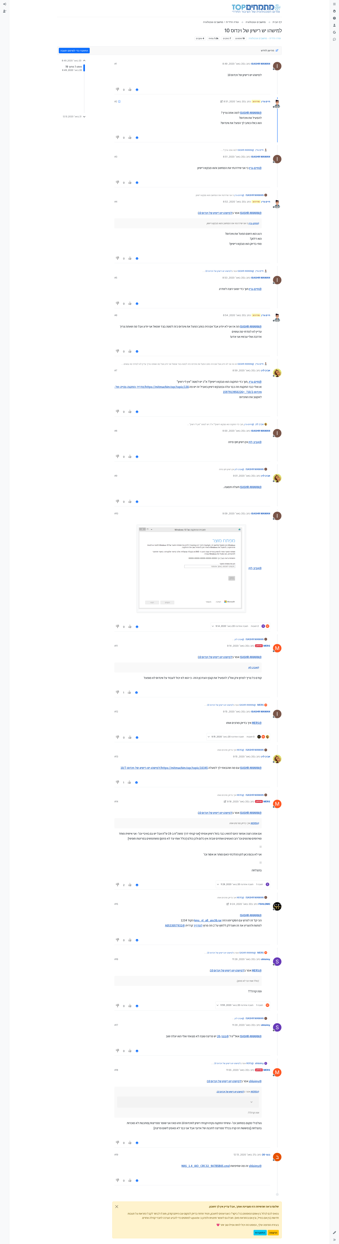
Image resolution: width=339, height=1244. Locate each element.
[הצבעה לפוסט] (130, 90)
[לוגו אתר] (256, 8)
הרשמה (273, 1232)
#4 (115, 201)
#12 (116, 711)
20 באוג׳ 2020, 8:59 (243, 370)
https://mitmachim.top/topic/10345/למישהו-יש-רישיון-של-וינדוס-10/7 (164, 768)
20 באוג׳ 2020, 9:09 (233, 513)
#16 (116, 959)
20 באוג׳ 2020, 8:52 (234, 201)
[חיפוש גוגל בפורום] (334, 32)
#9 (115, 475)
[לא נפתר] (334, 18)
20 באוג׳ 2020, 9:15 (233, 711)
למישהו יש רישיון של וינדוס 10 (215, 213)
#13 (116, 756)
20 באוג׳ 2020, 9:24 (240, 904)
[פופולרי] (334, 11)
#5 (115, 277)
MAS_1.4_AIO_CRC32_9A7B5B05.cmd (206, 1166)
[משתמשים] (334, 25)
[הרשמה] (4, 11)
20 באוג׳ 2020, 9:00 (233, 430)
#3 (115, 156)
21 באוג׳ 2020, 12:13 (244, 1154)
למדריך (198, 925)
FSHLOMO (264, 904)
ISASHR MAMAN (260, 63)
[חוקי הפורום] (334, 4)
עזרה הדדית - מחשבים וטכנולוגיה (265, 38)
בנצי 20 (266, 1154)
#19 (116, 1154)
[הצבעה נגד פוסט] (117, 90)
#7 (115, 370)
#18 (116, 1070)
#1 (115, 63)
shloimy (265, 959)
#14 (116, 801)
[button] (334, 1233)
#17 (116, 1025)
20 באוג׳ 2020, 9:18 (237, 801)
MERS (266, 645)
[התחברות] (4, 4)
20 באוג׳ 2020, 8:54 (234, 315)
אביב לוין (265, 370)
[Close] (116, 1207)
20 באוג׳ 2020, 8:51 (234, 101)
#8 (115, 430)
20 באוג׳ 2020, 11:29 (243, 1025)
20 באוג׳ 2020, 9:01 (243, 475)
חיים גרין (265, 101)
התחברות (260, 1232)
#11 (116, 645)
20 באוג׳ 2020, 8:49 (233, 63)
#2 (115, 101)
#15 (116, 904)
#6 (115, 315)
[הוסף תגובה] (137, 89)
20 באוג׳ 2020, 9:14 (237, 645)
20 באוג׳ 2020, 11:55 (237, 1070)
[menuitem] (4, 4)
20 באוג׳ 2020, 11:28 (243, 959)
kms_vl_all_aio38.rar (208, 920)
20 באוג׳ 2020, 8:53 (233, 277)
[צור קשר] (334, 39)
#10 (116, 513)
